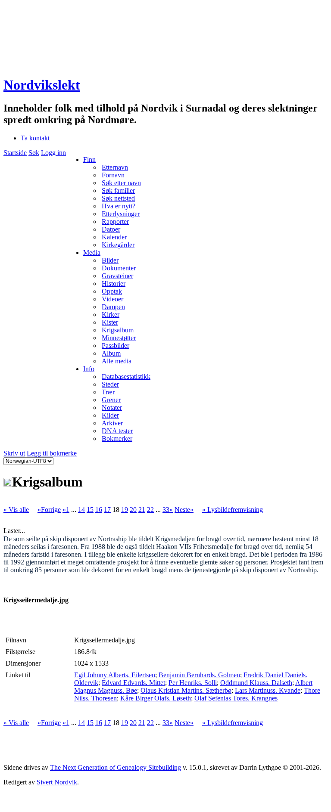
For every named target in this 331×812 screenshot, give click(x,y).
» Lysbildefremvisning (232, 509)
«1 (65, 509)
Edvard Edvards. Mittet (133, 682)
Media (91, 252)
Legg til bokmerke (52, 453)
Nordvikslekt (41, 85)
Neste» (184, 509)
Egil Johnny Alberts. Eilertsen (114, 675)
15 (90, 509)
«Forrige (49, 509)
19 (124, 509)
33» (167, 509)
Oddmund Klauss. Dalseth (256, 682)
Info (88, 368)
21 (141, 509)
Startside (15, 152)
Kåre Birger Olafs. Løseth (155, 698)
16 (98, 509)
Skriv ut (14, 453)
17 (107, 509)
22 (150, 509)
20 (133, 509)
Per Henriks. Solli (193, 682)
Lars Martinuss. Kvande (267, 690)
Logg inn (53, 152)
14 (81, 509)
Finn (89, 159)
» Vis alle (16, 509)
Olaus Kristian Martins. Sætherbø (186, 690)
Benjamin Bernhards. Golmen (199, 675)
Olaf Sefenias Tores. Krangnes (236, 698)
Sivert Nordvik (57, 782)
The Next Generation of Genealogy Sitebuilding (115, 767)
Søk (33, 152)
